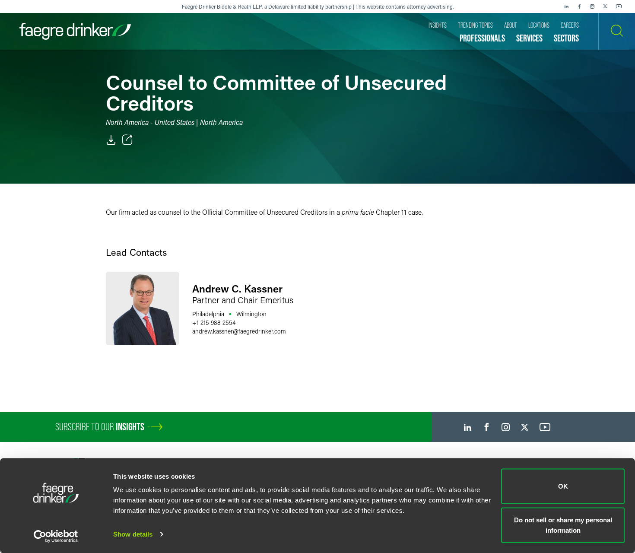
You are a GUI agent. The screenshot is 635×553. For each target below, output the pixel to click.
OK (563, 486)
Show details (132, 534)
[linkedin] (566, 6)
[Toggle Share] (127, 140)
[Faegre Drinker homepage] (75, 31)
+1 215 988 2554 (213, 322)
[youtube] (619, 6)
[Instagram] (592, 6)
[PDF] (111, 140)
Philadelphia (208, 314)
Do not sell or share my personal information (563, 525)
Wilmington (251, 314)
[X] (605, 6)
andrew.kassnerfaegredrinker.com (239, 331)
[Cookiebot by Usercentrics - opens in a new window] (56, 536)
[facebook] (579, 6)
